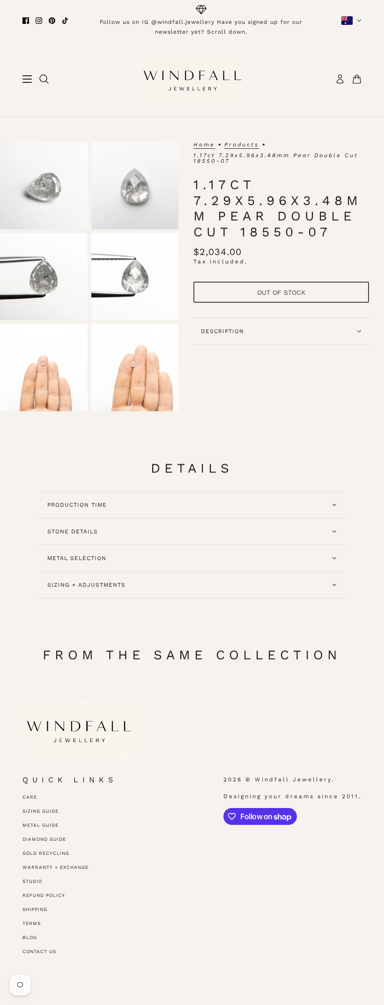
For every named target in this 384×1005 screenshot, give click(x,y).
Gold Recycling (45, 853)
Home (204, 145)
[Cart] (357, 79)
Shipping (34, 909)
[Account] (340, 79)
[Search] (44, 79)
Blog (29, 937)
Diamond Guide (44, 839)
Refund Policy (43, 895)
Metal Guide (40, 825)
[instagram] (39, 20)
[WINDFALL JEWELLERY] (192, 79)
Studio (32, 881)
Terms (31, 923)
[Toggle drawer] (27, 79)
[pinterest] (52, 20)
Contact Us (39, 951)
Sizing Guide (40, 811)
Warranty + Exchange (55, 867)
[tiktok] (65, 20)
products (241, 145)
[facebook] (26, 20)
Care (29, 797)
